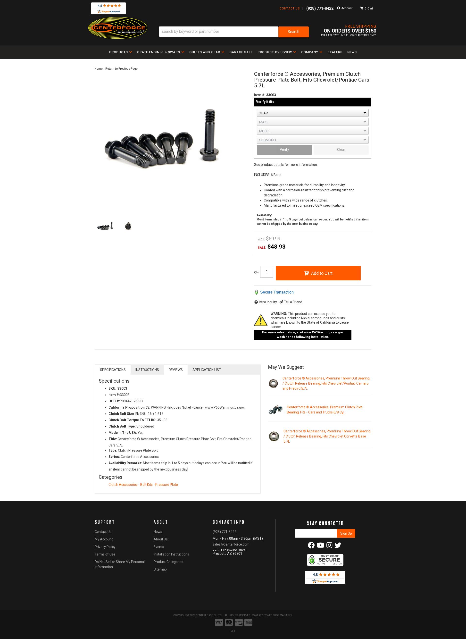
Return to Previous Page (121, 68)
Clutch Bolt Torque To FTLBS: (132, 420)
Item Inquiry (268, 302)
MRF (233, 631)
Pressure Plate (166, 485)
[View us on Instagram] (329, 546)
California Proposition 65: (129, 407)
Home (99, 68)
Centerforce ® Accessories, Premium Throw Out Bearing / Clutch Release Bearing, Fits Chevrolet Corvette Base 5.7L (327, 436)
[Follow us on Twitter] (337, 546)
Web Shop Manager (279, 615)
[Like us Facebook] (311, 546)
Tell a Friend (293, 302)
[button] (234, 31)
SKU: (112, 388)
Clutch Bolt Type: (122, 426)
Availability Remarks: (125, 463)
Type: (112, 450)
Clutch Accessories (123, 485)
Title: (112, 439)
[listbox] (313, 113)
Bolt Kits (146, 485)
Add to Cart (322, 273)
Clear (341, 149)
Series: (114, 457)
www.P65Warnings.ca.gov (323, 332)
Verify (284, 149)
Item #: (259, 95)
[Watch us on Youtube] (321, 546)
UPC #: (114, 401)
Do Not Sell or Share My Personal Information (120, 564)
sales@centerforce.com (231, 544)
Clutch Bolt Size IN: (123, 414)
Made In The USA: (122, 433)
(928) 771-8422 (224, 532)
